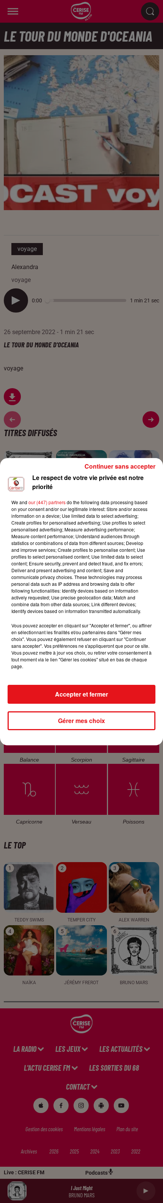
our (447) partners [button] (47, 502)
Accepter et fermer (81, 694)
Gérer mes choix (81, 720)
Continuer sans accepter (120, 466)
